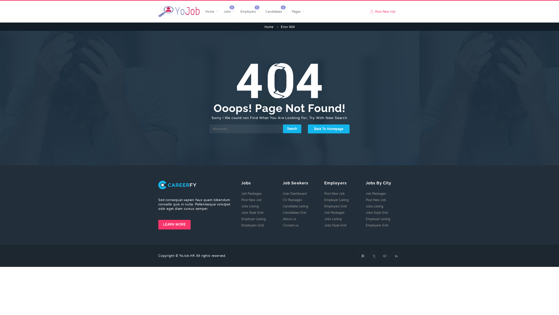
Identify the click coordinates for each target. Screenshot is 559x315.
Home (209, 12)
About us (289, 219)
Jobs (227, 12)
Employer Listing (253, 219)
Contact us (291, 225)
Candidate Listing (295, 206)
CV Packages (292, 200)
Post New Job (384, 12)
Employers (248, 12)
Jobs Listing (250, 206)
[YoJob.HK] (179, 11)
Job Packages (251, 194)
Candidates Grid (294, 213)
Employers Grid (252, 225)
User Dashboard (295, 194)
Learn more (174, 224)
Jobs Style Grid (252, 213)
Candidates (274, 12)
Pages (296, 12)
